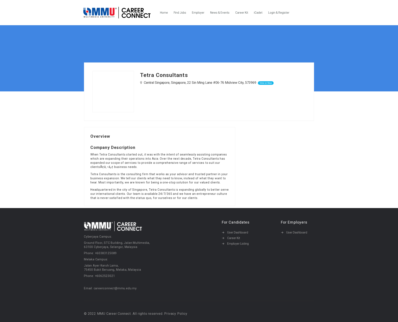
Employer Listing (238, 243)
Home (164, 12)
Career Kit (241, 12)
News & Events (219, 12)
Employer (198, 12)
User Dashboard (237, 232)
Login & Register (278, 12)
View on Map (266, 83)
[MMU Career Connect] (119, 12)
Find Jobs (180, 12)
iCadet (258, 12)
